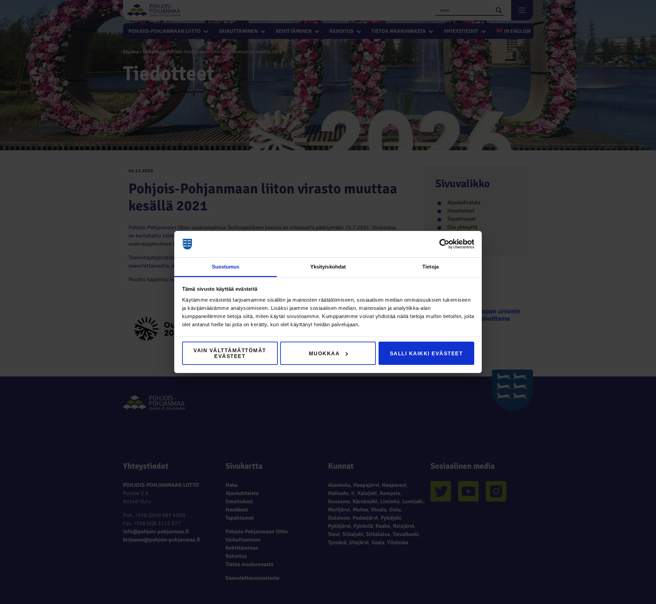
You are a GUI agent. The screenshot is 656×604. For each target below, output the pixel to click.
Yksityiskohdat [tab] (328, 267)
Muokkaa (324, 353)
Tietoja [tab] (430, 267)
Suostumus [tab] (226, 267)
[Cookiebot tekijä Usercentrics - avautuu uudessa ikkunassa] (444, 244)
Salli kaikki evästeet (426, 353)
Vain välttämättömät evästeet (229, 353)
